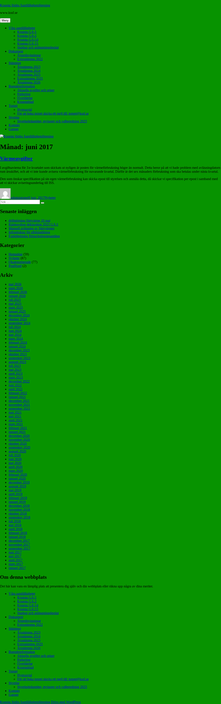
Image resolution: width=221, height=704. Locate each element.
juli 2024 (15, 327)
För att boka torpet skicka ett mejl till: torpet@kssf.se (53, 113)
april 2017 (15, 560)
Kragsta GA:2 (26, 36)
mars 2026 (16, 288)
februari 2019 (18, 498)
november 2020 (19, 439)
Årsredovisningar (29, 55)
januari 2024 (17, 346)
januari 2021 (17, 432)
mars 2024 (16, 338)
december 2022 (19, 381)
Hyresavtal (24, 109)
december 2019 (19, 482)
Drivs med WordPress (66, 702)
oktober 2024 (18, 319)
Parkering (23, 94)
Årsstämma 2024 (28, 71)
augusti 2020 (17, 451)
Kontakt (14, 125)
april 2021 (15, 420)
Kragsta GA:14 (27, 39)
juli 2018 (15, 521)
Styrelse (14, 117)
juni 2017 (15, 552)
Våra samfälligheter (22, 28)
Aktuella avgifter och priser (35, 90)
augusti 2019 (17, 486)
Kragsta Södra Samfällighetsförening (25, 5)
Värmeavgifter (16, 158)
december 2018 (19, 506)
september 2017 (19, 548)
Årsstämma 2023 (28, 67)
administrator (19, 197)
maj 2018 (15, 525)
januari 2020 (17, 478)
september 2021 (19, 408)
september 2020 (19, 447)
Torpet (13, 106)
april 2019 (15, 494)
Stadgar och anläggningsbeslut (38, 47)
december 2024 (19, 315)
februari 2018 (18, 533)
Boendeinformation (22, 86)
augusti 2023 (17, 362)
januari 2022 (17, 397)
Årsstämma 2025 (28, 74)
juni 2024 (15, 331)
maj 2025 (15, 303)
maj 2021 (15, 416)
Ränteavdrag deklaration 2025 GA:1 (33, 224)
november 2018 (19, 509)
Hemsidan (15, 254)
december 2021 (19, 401)
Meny (5, 20)
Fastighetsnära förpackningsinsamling (34, 236)
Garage (14, 129)
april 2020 (15, 467)
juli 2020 (15, 455)
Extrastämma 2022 (30, 59)
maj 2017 (15, 556)
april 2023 (15, 373)
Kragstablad (25, 102)
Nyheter (50, 197)
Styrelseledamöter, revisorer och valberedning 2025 (52, 121)
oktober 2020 (18, 443)
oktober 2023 (18, 354)
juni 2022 (15, 385)
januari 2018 (17, 537)
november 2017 (19, 544)
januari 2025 (17, 311)
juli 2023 (15, 366)
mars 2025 (16, 307)
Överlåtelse (25, 98)
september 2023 (19, 358)
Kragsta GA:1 (26, 32)
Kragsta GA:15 (27, 43)
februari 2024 (18, 342)
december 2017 (19, 541)
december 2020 (19, 436)
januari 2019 (17, 502)
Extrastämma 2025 (30, 78)
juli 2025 (15, 300)
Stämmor (15, 63)
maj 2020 (15, 463)
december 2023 (19, 350)
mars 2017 (16, 564)
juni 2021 (15, 412)
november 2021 (19, 405)
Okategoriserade (20, 262)
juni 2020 (15, 459)
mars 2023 (16, 377)
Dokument (16, 51)
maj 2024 (15, 335)
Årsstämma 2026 (28, 82)
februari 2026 (18, 292)
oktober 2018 (18, 513)
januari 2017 (17, 568)
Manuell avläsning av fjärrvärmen (31, 228)
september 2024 (19, 323)
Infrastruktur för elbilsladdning (29, 232)
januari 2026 (17, 296)
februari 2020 (18, 474)
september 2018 (19, 517)
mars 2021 (16, 424)
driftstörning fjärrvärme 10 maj (29, 220)
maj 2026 (15, 284)
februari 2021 (18, 428)
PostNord (15, 266)
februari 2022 (18, 393)
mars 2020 (16, 471)
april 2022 (15, 389)
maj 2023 (15, 370)
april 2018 (15, 529)
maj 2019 (15, 490)
